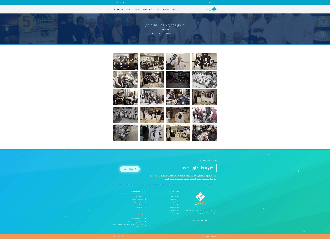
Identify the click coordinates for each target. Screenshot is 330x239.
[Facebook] (206, 220)
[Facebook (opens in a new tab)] (117, 2)
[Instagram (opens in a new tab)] (120, 2)
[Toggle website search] (114, 9)
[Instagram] (202, 220)
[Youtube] (194, 220)
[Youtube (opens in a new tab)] (123, 2)
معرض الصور (165, 29)
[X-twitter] (198, 220)
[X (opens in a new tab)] (114, 2)
